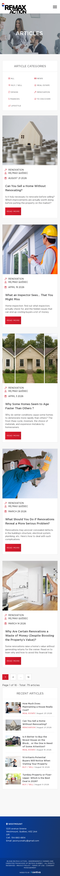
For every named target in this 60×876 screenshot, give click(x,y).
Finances (14, 99)
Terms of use (38, 865)
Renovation (43, 92)
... (21, 677)
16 (28, 677)
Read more (13, 211)
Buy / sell (16, 85)
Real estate (43, 85)
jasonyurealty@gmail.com (26, 841)
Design (14, 92)
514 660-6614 (18, 838)
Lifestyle (15, 106)
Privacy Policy (23, 865)
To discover (43, 99)
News (39, 78)
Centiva (36, 872)
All (12, 78)
